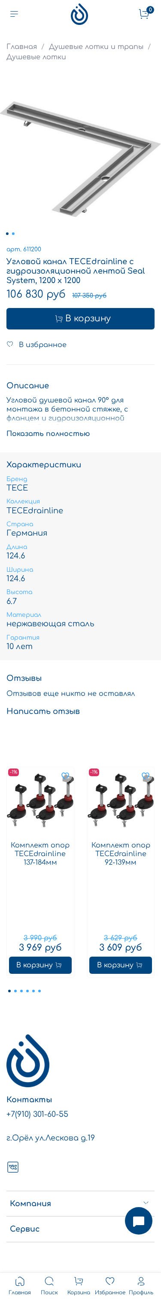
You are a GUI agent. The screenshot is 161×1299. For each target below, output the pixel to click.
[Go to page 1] (9, 991)
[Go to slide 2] (13, 233)
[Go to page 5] (33, 991)
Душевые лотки (36, 57)
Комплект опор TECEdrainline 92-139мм (120, 854)
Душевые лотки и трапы (96, 47)
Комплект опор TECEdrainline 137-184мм (40, 854)
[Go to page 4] (27, 991)
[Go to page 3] (21, 991)
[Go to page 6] (39, 991)
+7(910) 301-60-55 (37, 1114)
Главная (21, 47)
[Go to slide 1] (7, 233)
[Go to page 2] (15, 991)
